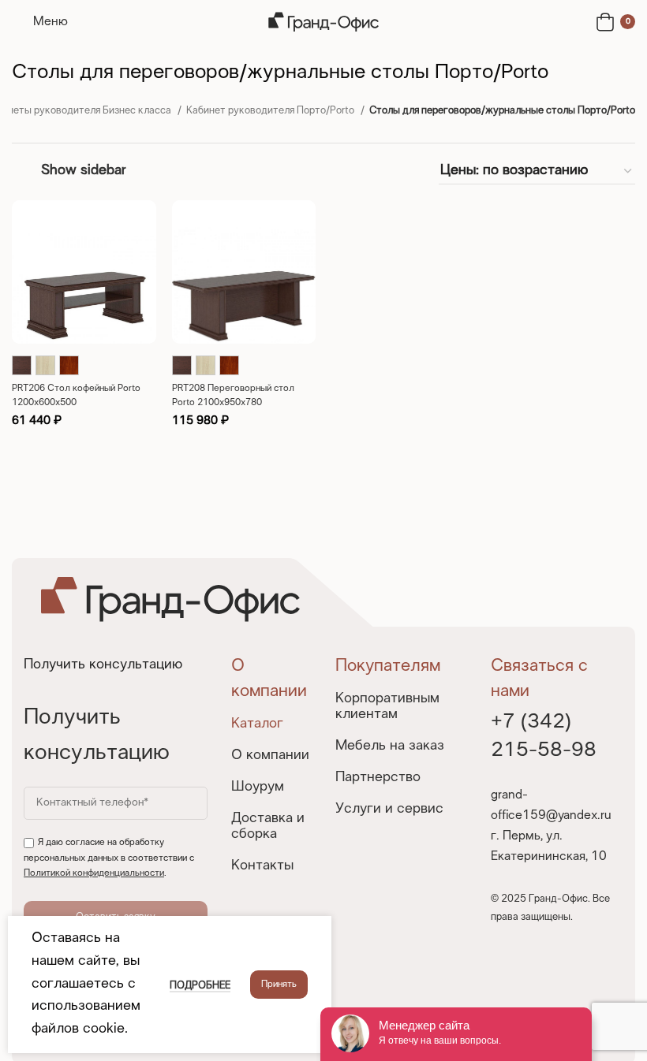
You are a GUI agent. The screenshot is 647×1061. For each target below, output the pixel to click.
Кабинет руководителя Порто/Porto (271, 111)
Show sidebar (83, 170)
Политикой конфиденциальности (94, 873)
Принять (279, 984)
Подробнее (200, 986)
